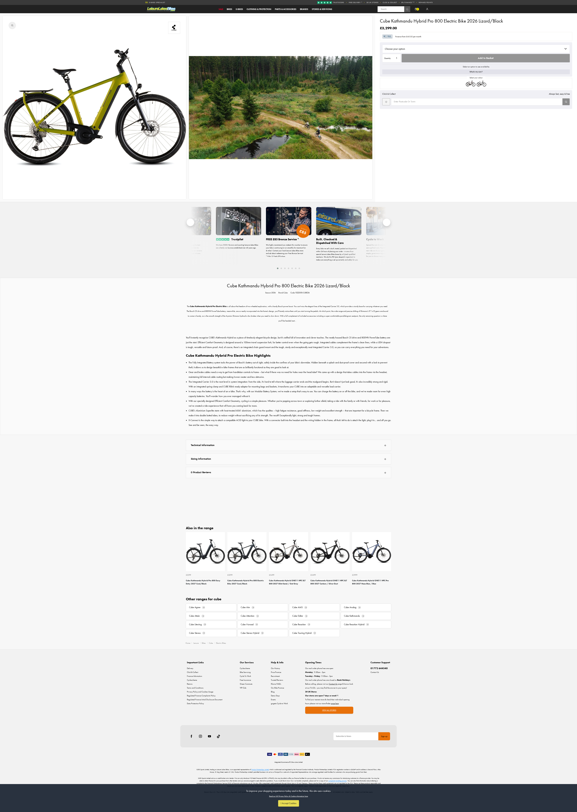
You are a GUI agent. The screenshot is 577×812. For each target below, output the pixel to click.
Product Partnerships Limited (260, 769)
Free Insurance (245, 680)
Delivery (190, 668)
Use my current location (386, 101)
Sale (221, 9)
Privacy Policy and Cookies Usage (200, 691)
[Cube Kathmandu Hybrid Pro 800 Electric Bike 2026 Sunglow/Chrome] (470, 83)
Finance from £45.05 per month (408, 36)
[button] (277, 268)
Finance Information (194, 676)
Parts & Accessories (285, 9)
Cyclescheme (192, 680)
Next (388, 561)
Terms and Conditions (195, 688)
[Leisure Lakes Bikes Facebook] (191, 736)
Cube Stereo (195, 633)
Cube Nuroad (247, 624)
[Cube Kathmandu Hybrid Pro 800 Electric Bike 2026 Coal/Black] (481, 83)
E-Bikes (239, 9)
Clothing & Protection (259, 9)
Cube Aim (245, 607)
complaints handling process (337, 781)
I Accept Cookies (288, 803)
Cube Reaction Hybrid (354, 624)
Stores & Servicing (322, 9)
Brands (304, 9)
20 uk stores (372, 2)
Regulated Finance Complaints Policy (201, 695)
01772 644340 (379, 668)
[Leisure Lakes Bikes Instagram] (200, 736)
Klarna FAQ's (276, 684)
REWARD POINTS (426, 2)
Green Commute (246, 684)
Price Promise (276, 672)
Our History (275, 668)
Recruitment (275, 676)
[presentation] (190, 222)
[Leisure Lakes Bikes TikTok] (218, 736)
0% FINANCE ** (408, 2)
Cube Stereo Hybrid (250, 633)
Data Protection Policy (195, 703)
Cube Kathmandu (352, 615)
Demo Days (275, 695)
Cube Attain (194, 615)
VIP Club (243, 688)
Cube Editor (297, 615)
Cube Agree (194, 607)
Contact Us (375, 672)
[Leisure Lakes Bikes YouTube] (209, 736)
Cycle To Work (245, 676)
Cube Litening (195, 624)
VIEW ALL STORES (329, 710)
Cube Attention (247, 615)
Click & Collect (390, 2)
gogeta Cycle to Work (279, 703)
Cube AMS (297, 607)
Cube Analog (350, 607)
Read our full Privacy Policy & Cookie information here (288, 796)
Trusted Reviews (277, 680)
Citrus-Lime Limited (297, 762)
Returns (189, 684)
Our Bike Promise (157, 2)
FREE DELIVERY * (355, 2)
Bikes (229, 9)
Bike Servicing (245, 672)
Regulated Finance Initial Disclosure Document (204, 699)
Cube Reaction (299, 624)
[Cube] (174, 28)
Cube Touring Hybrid (301, 633)
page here (335, 703)
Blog (273, 691)
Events (273, 699)
